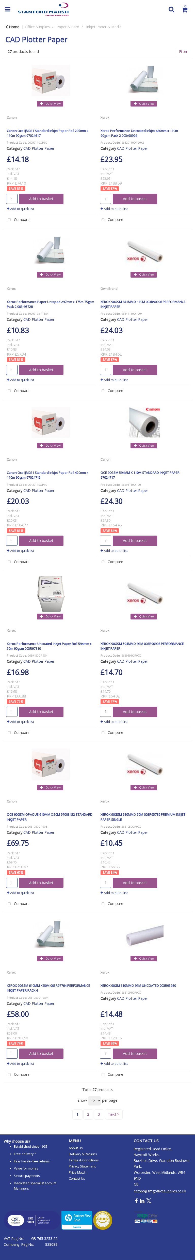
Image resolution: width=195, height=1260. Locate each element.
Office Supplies (37, 26)
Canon (12, 117)
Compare (21, 219)
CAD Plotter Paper (38, 148)
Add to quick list (21, 208)
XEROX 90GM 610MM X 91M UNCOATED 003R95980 (138, 985)
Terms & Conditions (84, 1160)
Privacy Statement (82, 1166)
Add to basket (41, 198)
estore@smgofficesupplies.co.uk (160, 1191)
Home (13, 26)
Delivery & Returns (83, 1154)
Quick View (53, 103)
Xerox (105, 117)
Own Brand (109, 288)
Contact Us (77, 1178)
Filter (183, 51)
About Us (76, 1148)
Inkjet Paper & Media (104, 26)
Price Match (77, 1172)
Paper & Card (68, 26)
